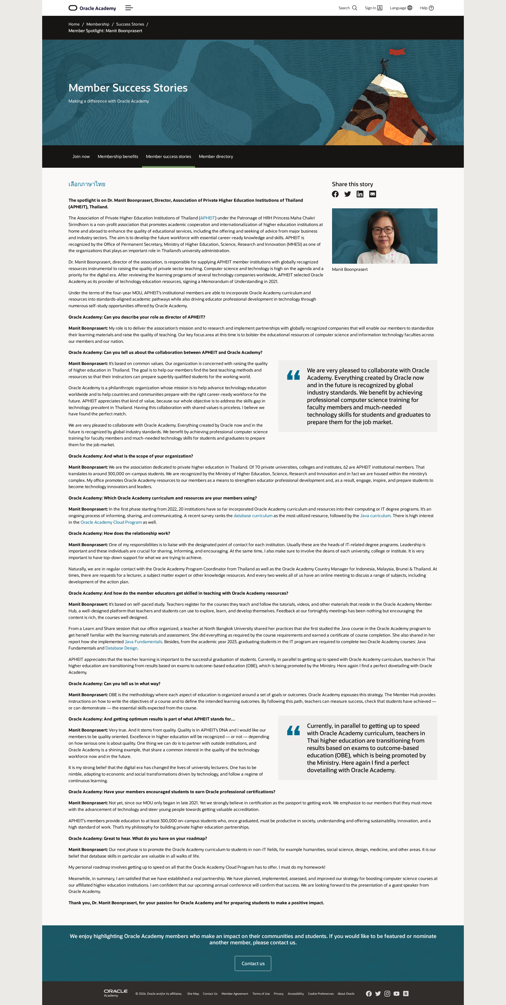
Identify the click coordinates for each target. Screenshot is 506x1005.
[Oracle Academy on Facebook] (369, 995)
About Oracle (346, 994)
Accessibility (296, 994)
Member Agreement (235, 994)
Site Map (193, 994)
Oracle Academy (98, 8)
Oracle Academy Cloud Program (111, 522)
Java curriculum (375, 515)
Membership (97, 24)
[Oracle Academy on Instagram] (387, 995)
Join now (81, 156)
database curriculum (253, 515)
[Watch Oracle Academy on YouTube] (397, 995)
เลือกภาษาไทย (87, 184)
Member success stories (168, 156)
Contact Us (210, 994)
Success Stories (130, 24)
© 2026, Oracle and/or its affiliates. (158, 994)
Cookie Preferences (321, 994)
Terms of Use (261, 994)
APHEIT (207, 217)
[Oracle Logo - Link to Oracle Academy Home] (73, 8)
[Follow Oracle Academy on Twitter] (378, 995)
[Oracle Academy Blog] (406, 995)
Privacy (279, 994)
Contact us (253, 963)
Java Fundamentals (143, 641)
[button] (129, 8)
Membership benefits (118, 156)
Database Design (121, 648)
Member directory (216, 156)
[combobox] (333, 7)
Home (74, 24)
